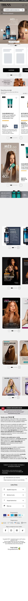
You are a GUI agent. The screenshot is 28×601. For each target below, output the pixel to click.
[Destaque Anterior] (2, 30)
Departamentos (11, 500)
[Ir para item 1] (11, 137)
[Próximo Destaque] (26, 30)
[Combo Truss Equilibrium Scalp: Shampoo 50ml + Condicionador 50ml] (10, 102)
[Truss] (6, 5)
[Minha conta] (23, 5)
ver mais (25, 93)
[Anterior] (8, 75)
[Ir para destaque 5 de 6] (16, 45)
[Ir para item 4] (15, 137)
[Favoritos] (26, 5)
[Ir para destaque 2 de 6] (11, 45)
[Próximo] (20, 75)
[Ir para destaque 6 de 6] (17, 45)
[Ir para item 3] (14, 137)
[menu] (1, 9)
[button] (16, 126)
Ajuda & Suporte (12, 489)
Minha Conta (10, 495)
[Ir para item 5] (16, 137)
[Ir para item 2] (14, 247)
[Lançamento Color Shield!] (11, 313)
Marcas (9, 506)
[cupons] (11, 70)
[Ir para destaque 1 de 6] (10, 45)
